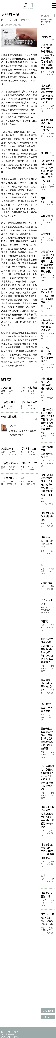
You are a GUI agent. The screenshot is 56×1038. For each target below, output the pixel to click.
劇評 (22, 405)
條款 (16, 1036)
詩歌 (42, 927)
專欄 (42, 551)
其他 (3, 452)
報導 (42, 184)
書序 (22, 452)
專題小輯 (44, 607)
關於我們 (5, 1032)
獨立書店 (48, 22)
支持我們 (5, 1036)
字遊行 (43, 900)
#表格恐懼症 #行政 (13, 25)
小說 (42, 219)
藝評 (42, 71)
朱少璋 (14, 20)
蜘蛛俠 (43, 19)
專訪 (3, 405)
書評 (42, 364)
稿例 (16, 1032)
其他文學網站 (7, 1034)
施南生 (43, 24)
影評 (42, 105)
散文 (3, 20)
